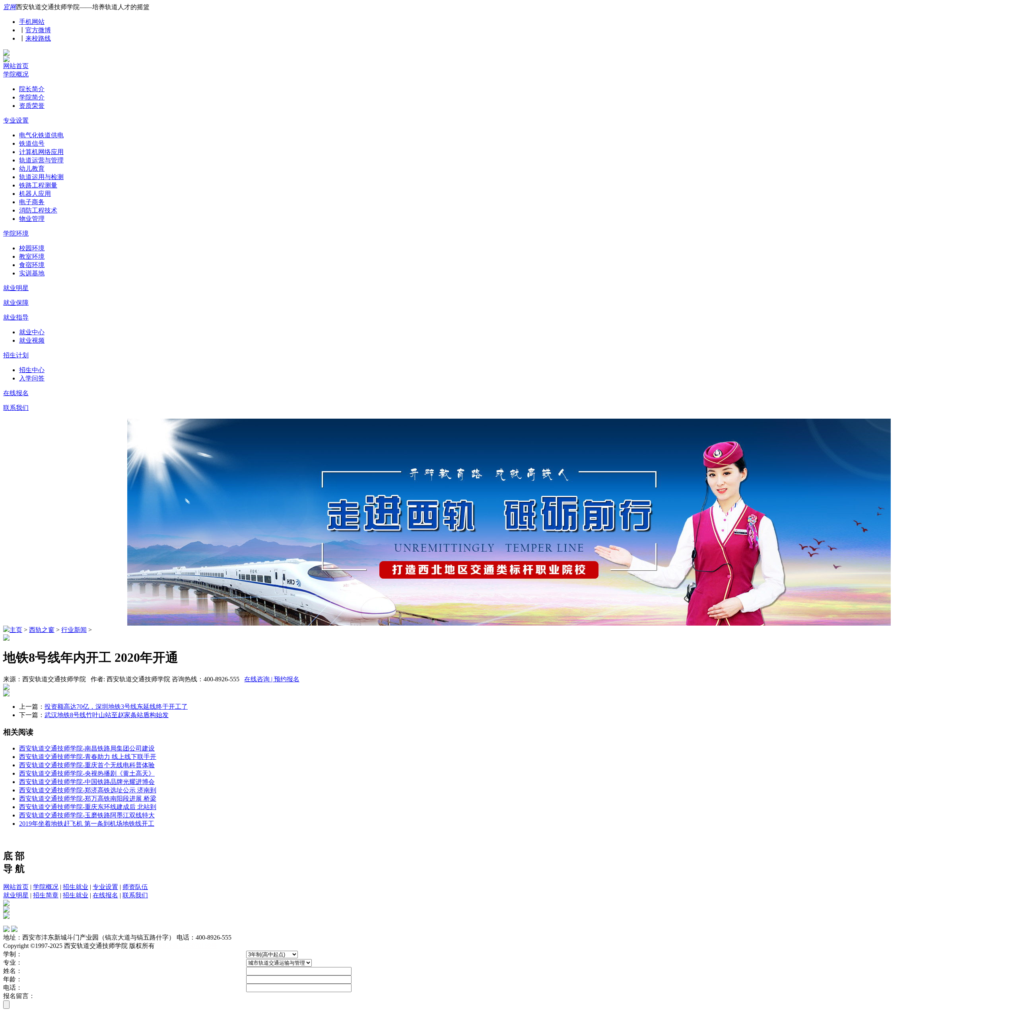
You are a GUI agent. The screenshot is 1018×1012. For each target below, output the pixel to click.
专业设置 (16, 120)
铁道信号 (32, 143)
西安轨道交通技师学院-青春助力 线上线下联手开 (87, 756)
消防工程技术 (38, 210)
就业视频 (32, 340)
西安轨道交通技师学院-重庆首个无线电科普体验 (87, 765)
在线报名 (16, 393)
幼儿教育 (32, 168)
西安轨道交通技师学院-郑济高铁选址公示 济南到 (87, 790)
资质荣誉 (32, 105)
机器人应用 (35, 193)
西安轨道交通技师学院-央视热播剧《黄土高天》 (87, 773)
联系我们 (16, 407)
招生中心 (32, 370)
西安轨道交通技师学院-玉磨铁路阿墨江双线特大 (87, 815)
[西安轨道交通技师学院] (6, 53)
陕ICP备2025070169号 (186, 945)
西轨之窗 (41, 629)
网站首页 (16, 65)
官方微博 (38, 30)
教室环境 (32, 256)
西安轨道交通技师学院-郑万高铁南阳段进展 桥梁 (87, 798)
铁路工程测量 (38, 185)
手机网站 (32, 21)
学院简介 (32, 97)
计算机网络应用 (41, 151)
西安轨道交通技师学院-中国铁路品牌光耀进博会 (87, 781)
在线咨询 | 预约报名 (271, 679)
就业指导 (16, 317)
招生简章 (45, 895)
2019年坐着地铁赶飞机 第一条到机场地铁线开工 (86, 823)
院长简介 (32, 89)
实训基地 (32, 273)
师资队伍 (135, 886)
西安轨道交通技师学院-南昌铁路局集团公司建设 (87, 748)
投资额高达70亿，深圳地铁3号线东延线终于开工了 (116, 706)
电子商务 (32, 202)
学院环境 (16, 233)
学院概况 (16, 74)
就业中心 (32, 332)
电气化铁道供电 (41, 135)
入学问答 (32, 378)
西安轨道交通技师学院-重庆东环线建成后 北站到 (87, 806)
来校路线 (38, 38)
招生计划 (16, 355)
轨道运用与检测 (41, 177)
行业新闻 (74, 629)
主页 (16, 629)
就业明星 (16, 288)
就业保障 (16, 302)
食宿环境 (32, 264)
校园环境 (32, 248)
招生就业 (75, 886)
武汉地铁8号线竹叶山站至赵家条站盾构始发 (107, 715)
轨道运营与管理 (41, 160)
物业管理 (32, 218)
